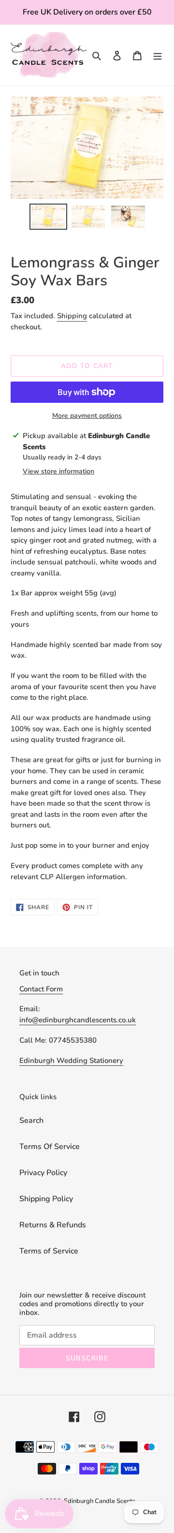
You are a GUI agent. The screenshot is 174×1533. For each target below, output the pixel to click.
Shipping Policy (46, 1199)
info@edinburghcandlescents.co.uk (77, 1020)
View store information (58, 471)
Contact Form (41, 989)
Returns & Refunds (52, 1225)
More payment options (87, 415)
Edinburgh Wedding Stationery (71, 1060)
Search (31, 1120)
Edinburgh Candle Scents (99, 1501)
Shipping (72, 316)
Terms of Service (48, 1251)
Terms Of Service (49, 1146)
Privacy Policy (43, 1172)
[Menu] (157, 55)
